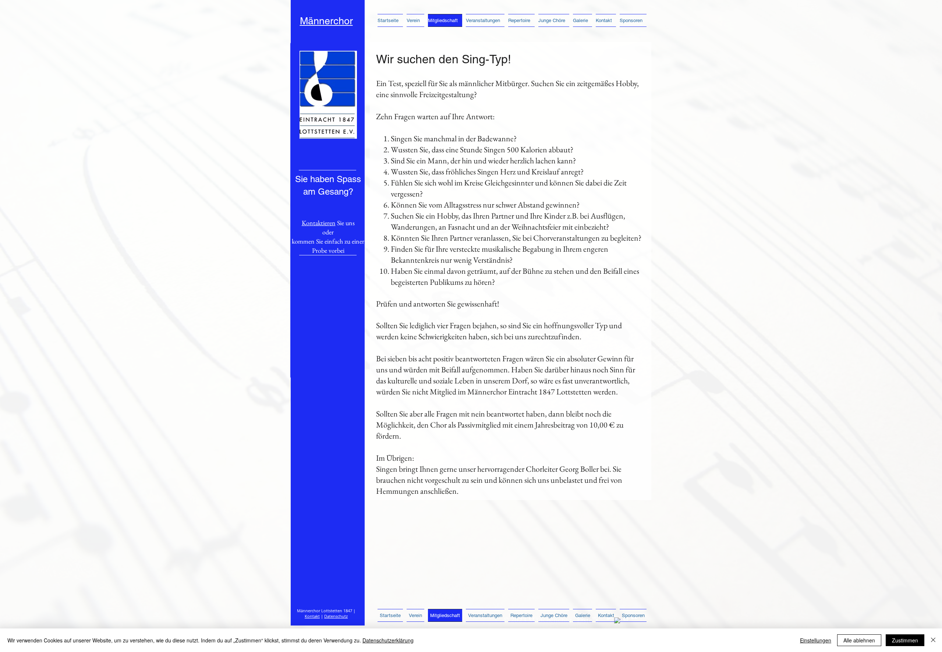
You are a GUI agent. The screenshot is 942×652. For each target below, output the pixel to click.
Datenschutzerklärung (388, 640)
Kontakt (312, 616)
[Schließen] (933, 640)
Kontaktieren (319, 223)
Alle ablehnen (859, 640)
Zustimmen (905, 640)
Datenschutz (336, 616)
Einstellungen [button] (815, 640)
